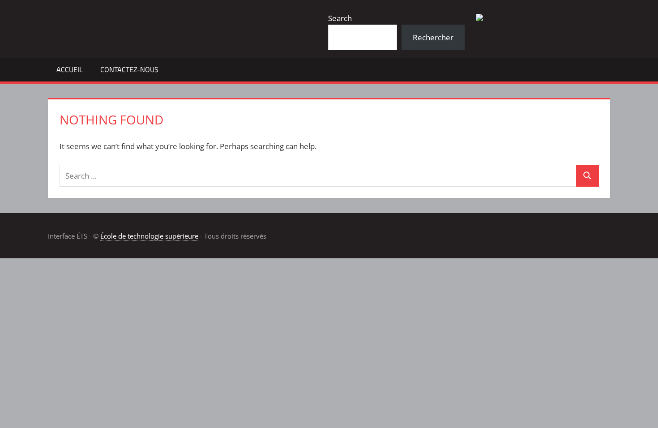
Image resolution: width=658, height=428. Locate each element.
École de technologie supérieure (149, 235)
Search (340, 18)
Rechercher (433, 37)
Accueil (69, 69)
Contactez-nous (129, 69)
